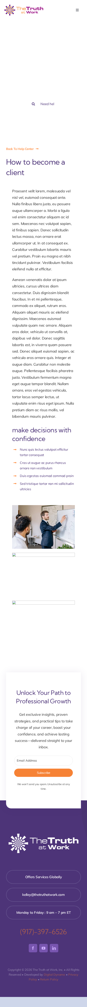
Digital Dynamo (54, 974)
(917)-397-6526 (43, 931)
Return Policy (49, 979)
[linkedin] (54, 948)
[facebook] (33, 948)
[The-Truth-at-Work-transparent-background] (24, 5)
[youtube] (43, 948)
